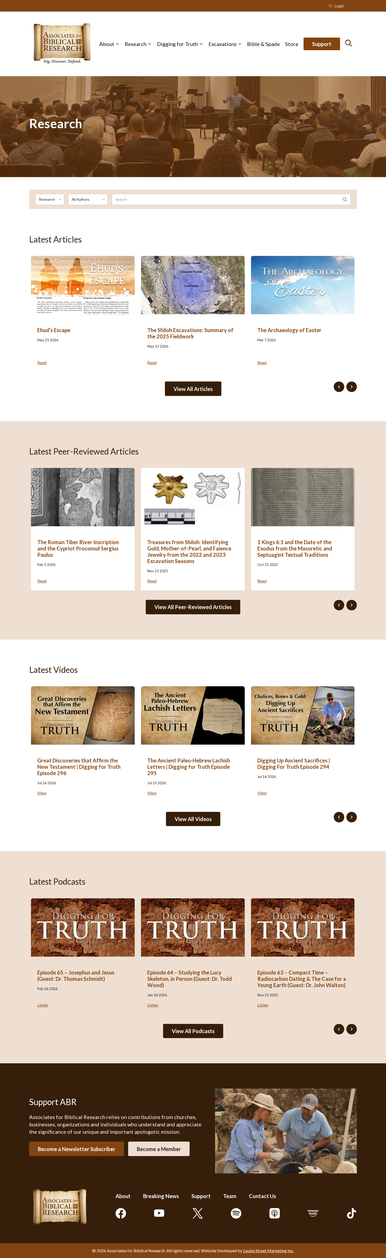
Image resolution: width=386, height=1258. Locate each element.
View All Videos (193, 819)
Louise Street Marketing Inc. (268, 1250)
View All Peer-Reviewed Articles (193, 607)
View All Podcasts (193, 1031)
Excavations (222, 44)
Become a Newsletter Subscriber (76, 1149)
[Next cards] (351, 386)
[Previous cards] (339, 386)
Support (321, 44)
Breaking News (161, 1196)
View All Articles (193, 389)
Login (339, 5)
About (106, 44)
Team (229, 1196)
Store (291, 44)
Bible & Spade (263, 44)
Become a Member (159, 1149)
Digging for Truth (177, 44)
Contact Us (262, 1196)
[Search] (349, 43)
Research (136, 44)
